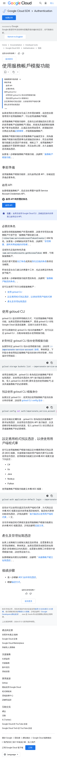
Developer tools (31, 45)
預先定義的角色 (39, 261)
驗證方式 (16, 582)
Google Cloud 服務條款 (42, 738)
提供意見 (9, 59)
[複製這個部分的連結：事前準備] (17, 167)
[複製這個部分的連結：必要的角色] (18, 226)
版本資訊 (6, 667)
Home (4, 45)
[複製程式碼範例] (52, 363)
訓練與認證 (6, 700)
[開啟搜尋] (40, 3)
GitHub (5, 683)
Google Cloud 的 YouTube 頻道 (14, 724)
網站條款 (26, 738)
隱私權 (17, 738)
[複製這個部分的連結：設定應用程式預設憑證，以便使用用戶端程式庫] (20, 443)
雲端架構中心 (7, 696)
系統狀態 (6, 671)
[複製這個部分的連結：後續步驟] (17, 570)
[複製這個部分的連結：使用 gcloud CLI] (27, 311)
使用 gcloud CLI (14, 292)
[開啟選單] (4, 3)
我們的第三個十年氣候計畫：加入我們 (19, 742)
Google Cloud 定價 (9, 639)
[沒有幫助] (23, 53)
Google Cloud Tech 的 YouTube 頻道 (17, 728)
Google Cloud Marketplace (13, 643)
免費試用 (9, 17)
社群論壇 (6, 659)
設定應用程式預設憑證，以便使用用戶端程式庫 (29, 296)
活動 (4, 715)
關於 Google (7, 738)
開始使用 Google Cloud (11, 687)
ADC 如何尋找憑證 (27, 577)
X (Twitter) (6, 720)
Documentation (16, 45)
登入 (52, 3)
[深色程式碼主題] (47, 363)
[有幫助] (19, 53)
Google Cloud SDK (18, 11)
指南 (39, 48)
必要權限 (19, 131)
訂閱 (30, 747)
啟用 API (8, 205)
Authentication (43, 11)
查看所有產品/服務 (10, 635)
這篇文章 (39, 525)
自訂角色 (21, 261)
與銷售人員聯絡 (8, 647)
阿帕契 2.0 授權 (23, 612)
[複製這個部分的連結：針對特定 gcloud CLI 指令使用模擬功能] (51, 341)
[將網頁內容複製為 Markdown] (13, 72)
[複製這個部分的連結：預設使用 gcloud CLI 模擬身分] (40, 392)
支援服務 (6, 663)
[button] (28, 199)
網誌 (4, 711)
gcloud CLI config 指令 (32, 400)
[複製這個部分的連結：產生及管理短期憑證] (33, 536)
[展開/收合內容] (20, 79)
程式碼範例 (6, 691)
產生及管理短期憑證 (17, 301)
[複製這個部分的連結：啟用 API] (14, 185)
